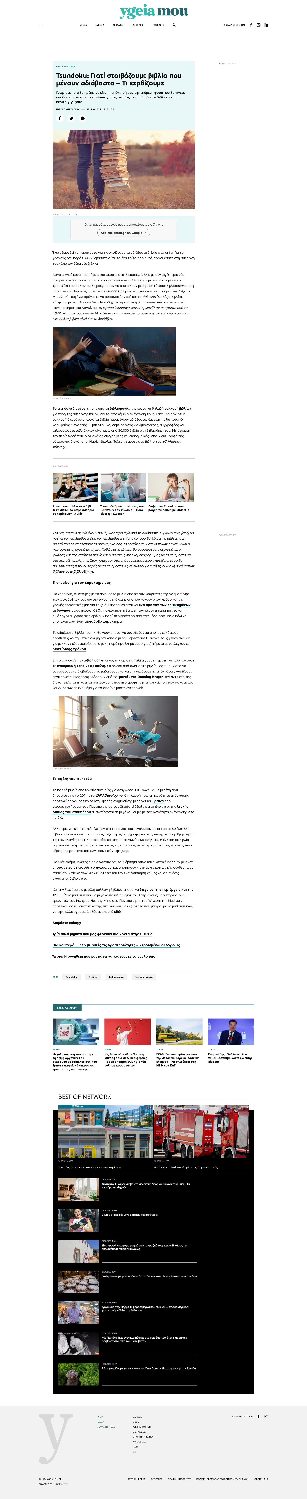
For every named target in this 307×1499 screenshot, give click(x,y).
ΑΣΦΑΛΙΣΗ (118, 24)
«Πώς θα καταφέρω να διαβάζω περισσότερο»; (130, 1214)
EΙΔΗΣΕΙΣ (137, 1417)
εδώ (117, 911)
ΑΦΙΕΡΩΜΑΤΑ (139, 1441)
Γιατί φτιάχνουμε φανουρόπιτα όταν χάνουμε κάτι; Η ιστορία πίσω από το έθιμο (149, 1276)
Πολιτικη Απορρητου (179, 1479)
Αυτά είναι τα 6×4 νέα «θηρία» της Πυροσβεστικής (186, 1167)
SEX (134, 1451)
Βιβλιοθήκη (116, 977)
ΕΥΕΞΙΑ (99, 24)
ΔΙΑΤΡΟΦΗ (138, 24)
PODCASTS (158, 24)
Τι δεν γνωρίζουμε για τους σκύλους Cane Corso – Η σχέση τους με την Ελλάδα (149, 1368)
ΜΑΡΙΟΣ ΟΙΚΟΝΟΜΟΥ (67, 109)
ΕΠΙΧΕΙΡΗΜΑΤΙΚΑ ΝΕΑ (143, 1436)
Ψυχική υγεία (144, 977)
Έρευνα (158, 801)
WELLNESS (62, 66)
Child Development (111, 795)
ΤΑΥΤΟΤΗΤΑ (156, 1479)
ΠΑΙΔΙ (135, 1446)
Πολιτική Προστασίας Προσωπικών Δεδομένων (222, 1479)
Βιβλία (93, 977)
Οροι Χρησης (261, 1479)
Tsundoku (71, 977)
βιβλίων (185, 408)
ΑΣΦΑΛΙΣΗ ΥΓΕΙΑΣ (106, 1426)
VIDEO (136, 1421)
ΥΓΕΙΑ (83, 24)
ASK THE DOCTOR (141, 1426)
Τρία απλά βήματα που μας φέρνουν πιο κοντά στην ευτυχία (102, 934)
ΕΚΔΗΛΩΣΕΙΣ (139, 1431)
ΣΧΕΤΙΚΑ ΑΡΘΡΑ (67, 1008)
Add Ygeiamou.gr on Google (121, 233)
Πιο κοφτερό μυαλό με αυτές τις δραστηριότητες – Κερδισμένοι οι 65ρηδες (116, 945)
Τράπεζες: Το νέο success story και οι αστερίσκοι (89, 1167)
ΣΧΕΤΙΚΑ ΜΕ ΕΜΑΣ (137, 1479)
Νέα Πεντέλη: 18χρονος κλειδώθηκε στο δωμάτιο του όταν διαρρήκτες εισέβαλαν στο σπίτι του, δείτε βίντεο (144, 1339)
